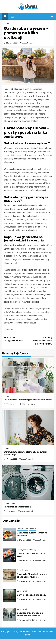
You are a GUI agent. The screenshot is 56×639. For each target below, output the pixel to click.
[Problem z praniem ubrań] (28, 482)
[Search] (52, 16)
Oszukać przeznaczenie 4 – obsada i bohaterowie (31, 614)
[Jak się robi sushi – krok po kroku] (9, 555)
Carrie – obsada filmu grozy (31, 595)
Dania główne (22, 529)
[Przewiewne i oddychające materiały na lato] (28, 375)
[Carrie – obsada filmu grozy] (9, 595)
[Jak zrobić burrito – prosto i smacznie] (9, 534)
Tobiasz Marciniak (27, 43)
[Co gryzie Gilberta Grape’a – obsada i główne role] (9, 575)
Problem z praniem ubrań (17, 507)
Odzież (6, 23)
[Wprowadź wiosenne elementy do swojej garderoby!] (28, 427)
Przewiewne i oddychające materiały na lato (28, 399)
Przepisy (32, 529)
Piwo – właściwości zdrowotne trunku (42, 340)
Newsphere (37, 631)
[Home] (5, 16)
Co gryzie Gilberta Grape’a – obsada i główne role (32, 575)
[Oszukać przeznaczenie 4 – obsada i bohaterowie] (9, 614)
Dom (19, 570)
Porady (12, 503)
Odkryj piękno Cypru (13, 339)
